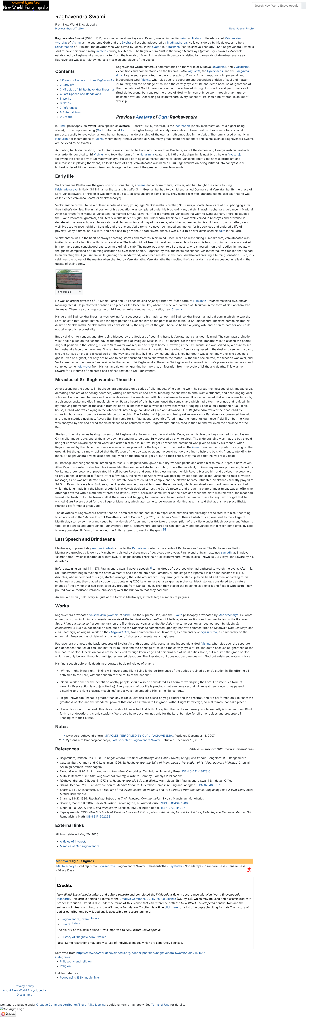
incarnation (182, 126)
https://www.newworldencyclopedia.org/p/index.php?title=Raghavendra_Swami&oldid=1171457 (140, 953)
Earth (124, 130)
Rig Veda (194, 71)
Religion (65, 966)
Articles (60, 5)
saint (183, 38)
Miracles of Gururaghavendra (79, 846)
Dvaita (126, 42)
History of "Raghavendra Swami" (84, 937)
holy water (84, 366)
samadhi (226, 552)
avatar (156, 47)
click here (171, 907)
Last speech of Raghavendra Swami (136, 740)
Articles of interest (72, 841)
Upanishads (215, 71)
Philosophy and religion (76, 961)
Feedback (91, 5)
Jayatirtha (219, 67)
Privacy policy (24, 986)
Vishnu (76, 42)
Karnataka (139, 548)
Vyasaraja (235, 154)
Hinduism (197, 38)
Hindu (62, 126)
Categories (62, 957)
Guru (163, 117)
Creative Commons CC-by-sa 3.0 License (147, 899)
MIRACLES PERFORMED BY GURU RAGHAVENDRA (138, 735)
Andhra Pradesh (103, 548)
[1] (164, 529)
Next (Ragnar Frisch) (241, 28)
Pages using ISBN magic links (80, 977)
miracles (102, 51)
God (100, 130)
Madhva (62, 861)
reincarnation (64, 47)
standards (63, 899)
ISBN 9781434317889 (175, 803)
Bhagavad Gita (119, 632)
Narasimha (172, 47)
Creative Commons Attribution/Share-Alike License (70, 1004)
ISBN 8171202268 (98, 816)
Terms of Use (160, 1004)
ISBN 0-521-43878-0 (196, 771)
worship (61, 42)
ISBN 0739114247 (173, 807)
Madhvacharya (177, 42)
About (75, 5)
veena (141, 185)
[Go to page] (303, 5)
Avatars (144, 117)
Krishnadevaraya (66, 189)
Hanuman (199, 301)
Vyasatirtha (241, 67)
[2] (150, 567)
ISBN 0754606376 (209, 785)
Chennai (177, 309)
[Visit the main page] (26, 5)
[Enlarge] (80, 291)
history (95, 918)
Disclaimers (24, 994)
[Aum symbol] (249, 869)
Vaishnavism (233, 38)
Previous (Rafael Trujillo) (69, 28)
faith (222, 231)
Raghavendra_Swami (75, 919)
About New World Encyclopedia (24, 990)
